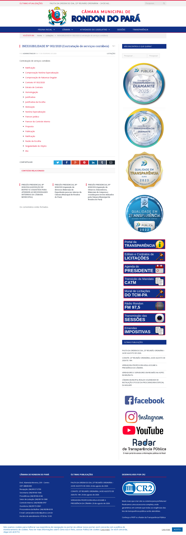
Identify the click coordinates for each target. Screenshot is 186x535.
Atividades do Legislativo (93, 29)
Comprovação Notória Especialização (42, 72)
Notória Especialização (35, 111)
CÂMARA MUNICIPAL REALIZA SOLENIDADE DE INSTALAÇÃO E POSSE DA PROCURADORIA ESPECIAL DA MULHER (143, 382)
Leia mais (105, 529)
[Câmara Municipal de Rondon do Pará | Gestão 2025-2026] (93, 15)
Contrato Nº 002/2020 (35, 82)
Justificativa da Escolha (35, 102)
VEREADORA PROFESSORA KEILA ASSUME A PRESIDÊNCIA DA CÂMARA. (139, 366)
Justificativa (30, 97)
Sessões (121, 29)
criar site (138, 501)
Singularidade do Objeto (36, 146)
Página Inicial (45, 29)
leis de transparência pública (134, 511)
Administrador (29, 53)
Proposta (29, 126)
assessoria (140, 504)
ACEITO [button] (177, 529)
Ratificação (30, 67)
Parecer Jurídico (32, 116)
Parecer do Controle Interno (37, 121)
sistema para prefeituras (155, 501)
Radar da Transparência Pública (152, 517)
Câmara (66, 29)
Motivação (30, 107)
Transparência (140, 29)
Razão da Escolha (33, 141)
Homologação (31, 92)
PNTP (133, 517)
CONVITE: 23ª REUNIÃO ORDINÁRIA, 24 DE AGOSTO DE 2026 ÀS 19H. (81, 3)
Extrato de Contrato (34, 87)
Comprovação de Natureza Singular (41, 77)
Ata (26, 151)
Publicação (30, 131)
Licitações (111, 53)
